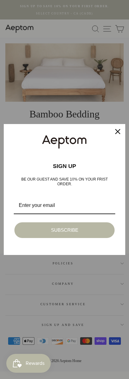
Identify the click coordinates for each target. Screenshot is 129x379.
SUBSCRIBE (64, 230)
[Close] (117, 131)
